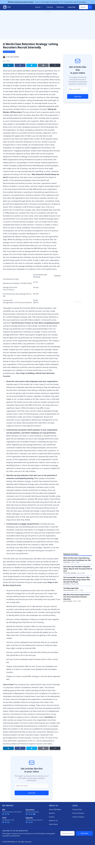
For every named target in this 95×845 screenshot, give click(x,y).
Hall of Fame (53, 824)
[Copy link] (54, 65)
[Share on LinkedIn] (8, 65)
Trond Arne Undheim (69, 573)
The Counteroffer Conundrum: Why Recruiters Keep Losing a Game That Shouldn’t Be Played (76, 579)
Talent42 (29, 818)
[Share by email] (43, 65)
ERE (3, 810)
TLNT (4, 818)
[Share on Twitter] (31, 65)
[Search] (90, 7)
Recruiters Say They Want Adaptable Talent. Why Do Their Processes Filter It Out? (77, 569)
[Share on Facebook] (20, 65)
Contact (51, 817)
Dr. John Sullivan (13, 57)
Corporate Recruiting (9, 52)
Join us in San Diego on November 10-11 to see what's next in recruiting (47, 2)
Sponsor (52, 813)
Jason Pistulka (67, 601)
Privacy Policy (77, 809)
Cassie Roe (66, 562)
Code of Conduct (78, 817)
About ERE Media (55, 809)
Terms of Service (78, 813)
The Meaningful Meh (71, 588)
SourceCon (30, 810)
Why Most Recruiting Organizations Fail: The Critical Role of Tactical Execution (76, 597)
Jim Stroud (66, 584)
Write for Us (53, 821)
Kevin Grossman (68, 590)
